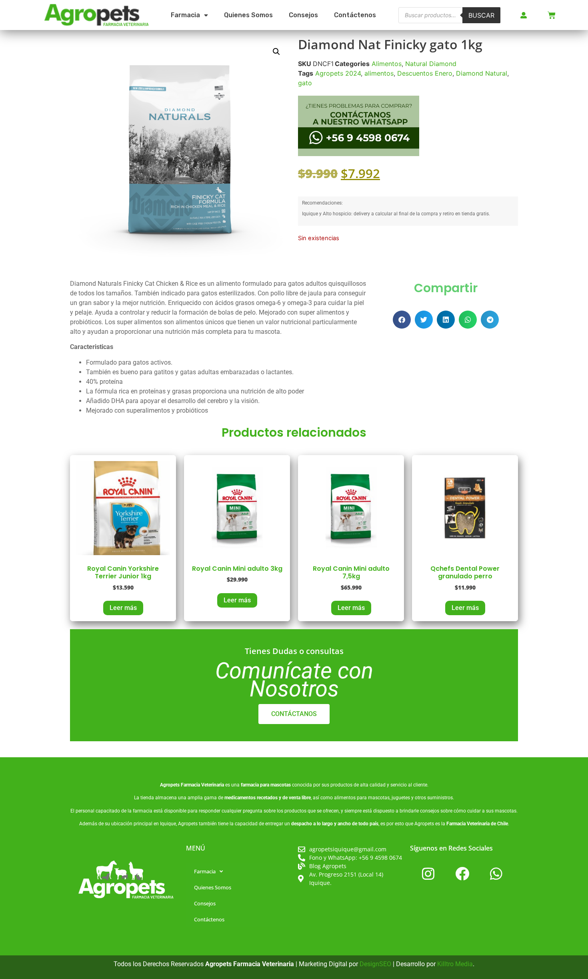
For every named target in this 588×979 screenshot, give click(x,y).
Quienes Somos (248, 15)
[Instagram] (428, 873)
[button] (276, 51)
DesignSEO (375, 964)
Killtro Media (455, 964)
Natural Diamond (430, 64)
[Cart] (551, 15)
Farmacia (185, 15)
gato (305, 83)
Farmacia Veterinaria (202, 785)
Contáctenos (355, 15)
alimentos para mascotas (362, 797)
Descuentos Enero (424, 73)
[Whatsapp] (496, 873)
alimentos (379, 73)
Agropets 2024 (338, 73)
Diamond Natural (481, 73)
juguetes (401, 797)
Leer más (123, 608)
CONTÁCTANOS (294, 714)
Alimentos (387, 64)
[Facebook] (462, 873)
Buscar (481, 15)
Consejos (303, 15)
